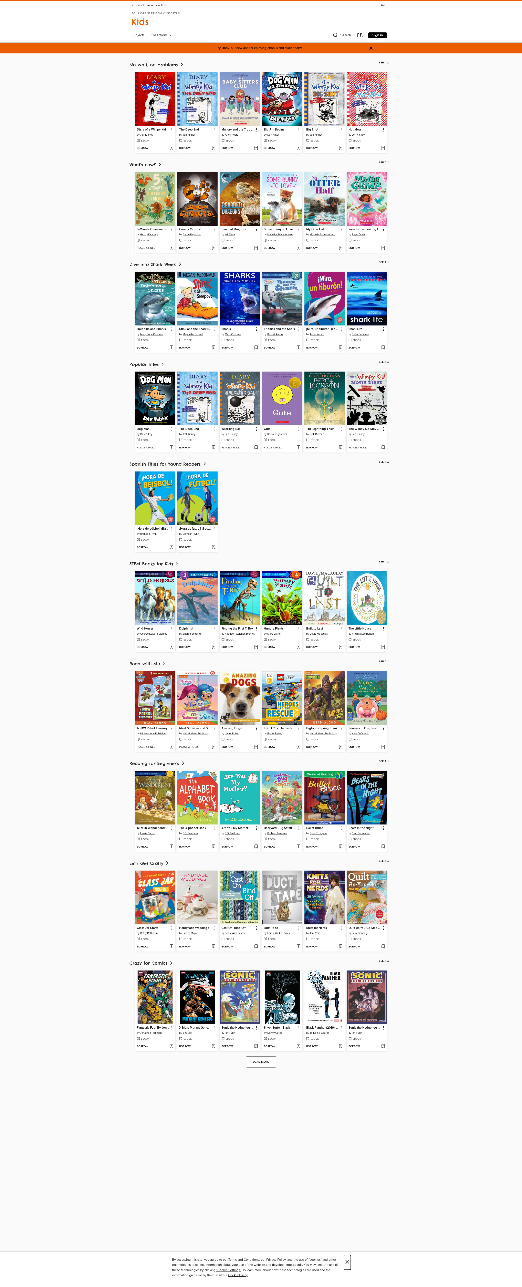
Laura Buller (232, 733)
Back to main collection (150, 5)
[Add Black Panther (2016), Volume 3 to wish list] (340, 1046)
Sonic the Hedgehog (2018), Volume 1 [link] (237, 1028)
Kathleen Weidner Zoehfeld (240, 633)
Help (383, 5)
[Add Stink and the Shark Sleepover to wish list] (213, 348)
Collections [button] (160, 35)
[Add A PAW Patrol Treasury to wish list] (171, 747)
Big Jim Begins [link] (274, 130)
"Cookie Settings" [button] (228, 1270)
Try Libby (222, 48)
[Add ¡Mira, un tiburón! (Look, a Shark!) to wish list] (340, 348)
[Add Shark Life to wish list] (383, 348)
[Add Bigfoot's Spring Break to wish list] (340, 747)
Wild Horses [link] (145, 629)
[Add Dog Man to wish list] (171, 447)
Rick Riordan (317, 434)
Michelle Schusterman (280, 234)
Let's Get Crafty (147, 863)
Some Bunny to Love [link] (278, 229)
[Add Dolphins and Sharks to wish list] (171, 348)
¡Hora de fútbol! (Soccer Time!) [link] (195, 529)
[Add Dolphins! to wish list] (213, 647)
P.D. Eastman (190, 833)
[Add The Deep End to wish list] (213, 148)
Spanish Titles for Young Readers (165, 464)
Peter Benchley (360, 334)
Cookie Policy (238, 1275)
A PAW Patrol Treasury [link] (152, 728)
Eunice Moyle (190, 933)
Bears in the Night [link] (361, 828)
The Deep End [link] (189, 130)
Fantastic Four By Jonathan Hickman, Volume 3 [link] (153, 1028)
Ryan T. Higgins (318, 833)
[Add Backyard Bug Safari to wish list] (298, 847)
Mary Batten (274, 633)
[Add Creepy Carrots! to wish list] (213, 248)
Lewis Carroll (147, 833)
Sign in (377, 35)
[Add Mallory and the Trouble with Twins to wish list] (256, 148)
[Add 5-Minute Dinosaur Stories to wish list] (171, 248)
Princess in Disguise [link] (362, 728)
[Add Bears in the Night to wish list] (383, 847)
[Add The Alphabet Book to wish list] (213, 847)
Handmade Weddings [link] (194, 928)
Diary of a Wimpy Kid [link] (151, 130)
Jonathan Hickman (151, 1033)
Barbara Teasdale (277, 833)
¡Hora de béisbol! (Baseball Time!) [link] (153, 529)
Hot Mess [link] (355, 130)
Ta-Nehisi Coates (319, 1033)
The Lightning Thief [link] (320, 429)
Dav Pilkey (273, 134)
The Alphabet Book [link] (192, 828)
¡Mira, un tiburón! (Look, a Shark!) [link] (322, 329)
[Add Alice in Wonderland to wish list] (171, 847)
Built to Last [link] (314, 629)
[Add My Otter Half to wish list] (340, 248)
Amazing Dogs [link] (231, 728)
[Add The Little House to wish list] (383, 647)
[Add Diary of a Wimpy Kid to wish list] (171, 148)
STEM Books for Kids (152, 564)
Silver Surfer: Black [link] (277, 1028)
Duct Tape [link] (271, 928)
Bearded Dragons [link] (233, 229)
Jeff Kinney (146, 134)
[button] (341, 36)
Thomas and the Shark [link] (279, 329)
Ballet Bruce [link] (314, 828)
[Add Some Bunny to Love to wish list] (298, 248)
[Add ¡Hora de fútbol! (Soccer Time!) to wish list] (213, 547)
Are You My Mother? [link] (235, 828)
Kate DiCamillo (360, 733)
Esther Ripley (274, 733)
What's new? (143, 164)
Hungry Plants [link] (274, 629)
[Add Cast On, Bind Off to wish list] (256, 946)
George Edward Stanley (153, 633)
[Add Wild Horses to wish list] (171, 647)
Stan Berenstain (361, 833)
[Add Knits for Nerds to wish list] (340, 946)
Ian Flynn (230, 1033)
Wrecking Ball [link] (231, 429)
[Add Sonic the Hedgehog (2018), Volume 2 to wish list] (383, 1046)
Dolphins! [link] (186, 629)
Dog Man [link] (143, 429)
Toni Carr (315, 933)
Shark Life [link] (355, 329)
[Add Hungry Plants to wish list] (298, 647)
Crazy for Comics (149, 963)
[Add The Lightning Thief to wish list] (340, 447)
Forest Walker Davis (278, 933)
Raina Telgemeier (277, 434)
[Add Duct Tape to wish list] (298, 946)
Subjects (138, 35)
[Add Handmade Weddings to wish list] (213, 946)
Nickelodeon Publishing (153, 733)
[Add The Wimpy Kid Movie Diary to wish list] (383, 447)
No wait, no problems (154, 65)
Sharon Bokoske (192, 633)
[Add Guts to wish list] (298, 447)
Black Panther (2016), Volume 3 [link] (322, 1028)
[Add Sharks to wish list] (256, 348)
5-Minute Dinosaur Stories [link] (153, 229)
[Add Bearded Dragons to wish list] (256, 248)
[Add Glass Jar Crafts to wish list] (171, 946)
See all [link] (384, 62)
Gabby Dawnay (149, 234)
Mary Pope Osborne (151, 334)
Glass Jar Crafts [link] (147, 928)
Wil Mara (230, 234)
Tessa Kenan (317, 334)
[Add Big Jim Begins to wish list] (298, 148)
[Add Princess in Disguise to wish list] (383, 747)
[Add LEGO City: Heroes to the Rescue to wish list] (298, 747)
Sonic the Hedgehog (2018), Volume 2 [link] (364, 1028)
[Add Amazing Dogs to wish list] (256, 747)
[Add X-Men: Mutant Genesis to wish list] (213, 1046)
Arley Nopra (231, 134)
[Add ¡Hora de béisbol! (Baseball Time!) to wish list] (171, 547)
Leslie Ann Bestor (235, 933)
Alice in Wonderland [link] (151, 828)
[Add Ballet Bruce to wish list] (340, 847)
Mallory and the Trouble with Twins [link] (237, 130)
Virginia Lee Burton (363, 633)
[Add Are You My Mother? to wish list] (256, 847)
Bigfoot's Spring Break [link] (321, 728)
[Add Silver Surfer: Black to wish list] (298, 1046)
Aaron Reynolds (192, 234)
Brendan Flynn (148, 534)
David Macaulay (319, 633)
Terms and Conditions (243, 1260)
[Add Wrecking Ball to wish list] (256, 447)
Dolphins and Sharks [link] (151, 329)
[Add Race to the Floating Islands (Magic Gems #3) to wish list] (383, 248)
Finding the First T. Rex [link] (237, 629)
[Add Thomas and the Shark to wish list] (298, 348)
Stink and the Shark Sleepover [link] (195, 329)
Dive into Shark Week (153, 264)
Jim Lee (187, 1033)
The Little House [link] (359, 629)
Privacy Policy (276, 1260)
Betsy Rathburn (149, 933)
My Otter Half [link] (315, 229)
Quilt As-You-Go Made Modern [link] (364, 928)
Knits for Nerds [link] (316, 928)
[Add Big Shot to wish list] (340, 148)
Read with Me (145, 663)
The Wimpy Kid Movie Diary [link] (364, 429)
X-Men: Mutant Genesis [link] (195, 1028)
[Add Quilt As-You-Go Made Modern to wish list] (383, 946)
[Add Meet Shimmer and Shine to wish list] (213, 747)
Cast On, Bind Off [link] (233, 928)
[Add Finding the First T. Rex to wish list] (256, 647)
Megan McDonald (193, 334)
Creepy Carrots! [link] (190, 229)
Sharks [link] (226, 329)
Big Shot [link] (312, 130)
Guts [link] (267, 429)
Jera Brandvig (359, 933)
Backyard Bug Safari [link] (278, 828)
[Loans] (360, 36)
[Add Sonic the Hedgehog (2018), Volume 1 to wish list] (256, 1046)
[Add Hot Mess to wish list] (383, 148)
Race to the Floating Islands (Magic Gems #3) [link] (364, 229)
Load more (261, 1062)
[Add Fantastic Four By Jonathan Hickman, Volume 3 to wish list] (171, 1046)
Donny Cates (274, 1033)
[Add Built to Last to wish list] (340, 647)
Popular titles (144, 364)
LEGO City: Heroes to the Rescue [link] (280, 728)
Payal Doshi (358, 234)
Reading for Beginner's (155, 763)
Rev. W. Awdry (275, 334)
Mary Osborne (233, 334)
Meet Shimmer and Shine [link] (195, 728)
